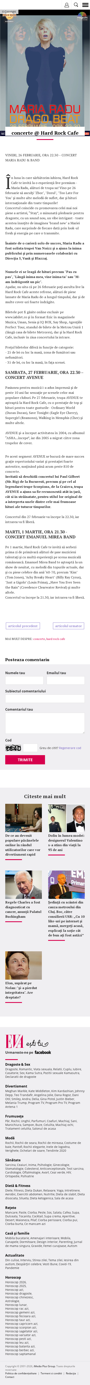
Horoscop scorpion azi (20, 1327)
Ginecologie (61, 1165)
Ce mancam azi (35, 1224)
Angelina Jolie (43, 1095)
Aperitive (68, 1216)
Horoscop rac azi (16, 1309)
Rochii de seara (26, 1143)
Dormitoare (28, 1242)
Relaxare (49, 1190)
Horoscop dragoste (18, 1293)
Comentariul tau (19, 709)
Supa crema (52, 1216)
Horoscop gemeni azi (20, 1312)
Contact (9, 1377)
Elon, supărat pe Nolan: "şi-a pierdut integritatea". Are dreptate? (21, 990)
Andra (26, 1099)
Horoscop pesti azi (18, 1339)
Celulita (49, 1125)
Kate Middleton (39, 1091)
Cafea (67, 1212)
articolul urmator (68, 626)
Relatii (57, 1069)
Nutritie (49, 1194)
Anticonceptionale (52, 1169)
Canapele (11, 1242)
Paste (22, 1212)
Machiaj (63, 1121)
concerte (39, 639)
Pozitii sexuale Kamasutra (61, 1073)
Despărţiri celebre (28, 1264)
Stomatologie (14, 1169)
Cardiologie (13, 1172)
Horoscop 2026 (15, 1282)
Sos (49, 1212)
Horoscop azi (14, 1290)
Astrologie (12, 1301)
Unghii (25, 1121)
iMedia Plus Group (44, 1366)
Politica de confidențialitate (21, 1373)
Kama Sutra (34, 1073)
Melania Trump (16, 1103)
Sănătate (13, 1160)
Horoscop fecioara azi (20, 1316)
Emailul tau (56, 673)
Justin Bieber (65, 1099)
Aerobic (10, 1194)
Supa (75, 1212)
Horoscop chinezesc (19, 1297)
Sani (74, 1121)
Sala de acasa (63, 1198)
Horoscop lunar (16, 1305)
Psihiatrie (27, 1176)
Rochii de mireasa (50, 1143)
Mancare (11, 1212)
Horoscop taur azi (17, 1320)
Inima (32, 1165)
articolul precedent (23, 626)
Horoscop (13, 1277)
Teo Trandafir (23, 1095)
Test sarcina (75, 1169)
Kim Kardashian (62, 1091)
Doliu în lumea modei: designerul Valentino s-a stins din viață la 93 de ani (66, 842)
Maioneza (22, 1220)
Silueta (24, 1198)
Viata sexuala (42, 1069)
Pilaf (34, 1220)
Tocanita (25, 1216)
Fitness (19, 1190)
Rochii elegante (34, 1147)
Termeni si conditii (51, 1373)
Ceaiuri (22, 1165)
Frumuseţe (14, 1116)
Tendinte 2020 (56, 1151)
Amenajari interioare (44, 1238)
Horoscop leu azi (16, 1343)
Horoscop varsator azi (20, 1335)
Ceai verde (57, 1172)
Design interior (47, 1242)
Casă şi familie (17, 1233)
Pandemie (12, 1268)
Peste (42, 1212)
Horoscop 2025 (15, 1286)
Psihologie (44, 1165)
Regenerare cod (70, 748)
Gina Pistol (47, 1099)
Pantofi (17, 1147)
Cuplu (67, 1069)
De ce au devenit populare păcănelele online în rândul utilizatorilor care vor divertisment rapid (22, 845)
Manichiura (13, 1125)
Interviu (25, 1260)
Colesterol (32, 1169)
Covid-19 (65, 1264)
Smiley (16, 1099)
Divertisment (16, 1086)
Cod (8, 740)
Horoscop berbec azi (19, 1350)
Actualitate (14, 1255)
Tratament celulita (18, 1128)
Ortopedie (12, 1176)
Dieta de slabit (66, 1194)
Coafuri (52, 1121)
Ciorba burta (14, 1224)
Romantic (25, 1069)
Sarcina (10, 1165)
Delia (35, 1099)
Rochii (15, 1121)
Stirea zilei (39, 1260)
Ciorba (32, 1212)
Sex (22, 1073)
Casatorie (11, 1073)
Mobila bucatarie (17, 1238)
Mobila (65, 1238)
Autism (72, 1246)
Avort (45, 1172)
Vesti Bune (50, 1264)
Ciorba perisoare (49, 1220)
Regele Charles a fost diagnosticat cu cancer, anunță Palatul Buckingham (23, 909)
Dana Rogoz (62, 1095)
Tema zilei (55, 1260)
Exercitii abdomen (29, 1194)
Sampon (28, 1125)
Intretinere (72, 1190)
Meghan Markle (16, 1091)
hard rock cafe (55, 639)
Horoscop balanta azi (20, 1346)
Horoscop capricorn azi (21, 1324)
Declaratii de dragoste (20, 1077)
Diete (9, 1190)
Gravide (36, 1246)
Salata (57, 1212)
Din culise (12, 1260)
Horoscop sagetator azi (21, 1331)
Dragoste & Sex (17, 1064)
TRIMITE (25, 759)
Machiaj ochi (64, 1125)
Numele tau (15, 673)
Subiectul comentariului (25, 691)
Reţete (10, 1207)
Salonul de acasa (44, 1128)
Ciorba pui (70, 1220)
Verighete (12, 1151)
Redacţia (71, 1373)
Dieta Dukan (33, 1190)
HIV (68, 1172)
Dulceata (11, 1216)
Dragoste (11, 1069)
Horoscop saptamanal (20, 1354)
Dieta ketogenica (41, 1198)
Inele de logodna (58, 1147)
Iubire (77, 1069)
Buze (38, 1125)
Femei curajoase (54, 1246)
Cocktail (37, 1216)
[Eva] (13, 5)
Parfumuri (38, 1121)
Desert (9, 1220)
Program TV (36, 1103)
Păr (7, 1121)
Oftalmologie (31, 1172)
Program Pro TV (56, 1103)
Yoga (60, 1190)
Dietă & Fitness (17, 1185)
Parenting (66, 1242)
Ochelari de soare (32, 1151)
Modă (10, 1138)
